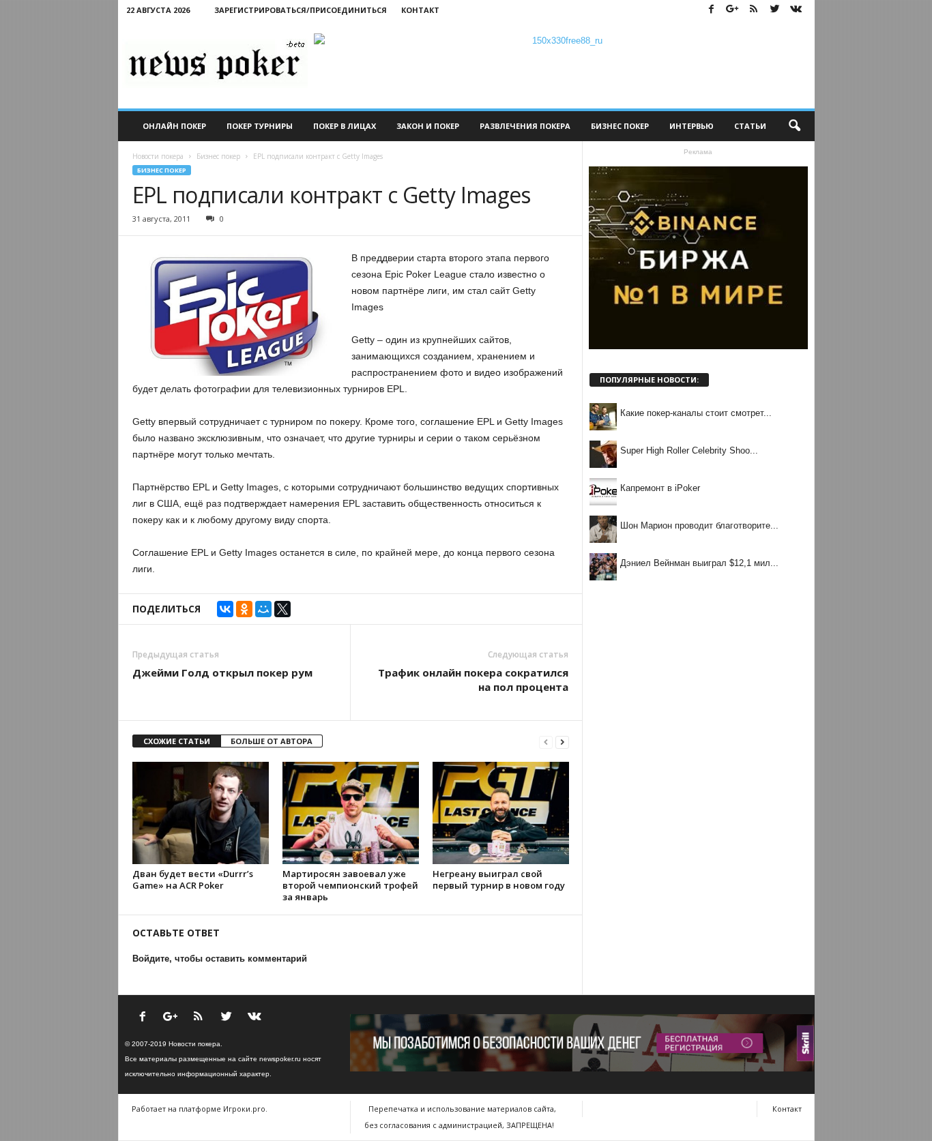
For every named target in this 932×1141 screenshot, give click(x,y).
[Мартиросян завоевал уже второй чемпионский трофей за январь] (350, 813)
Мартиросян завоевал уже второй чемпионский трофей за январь (350, 885)
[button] (794, 126)
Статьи (750, 126)
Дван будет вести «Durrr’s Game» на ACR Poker (192, 879)
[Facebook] (711, 10)
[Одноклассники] (244, 609)
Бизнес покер (620, 126)
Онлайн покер (174, 126)
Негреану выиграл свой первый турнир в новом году (499, 879)
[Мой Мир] (263, 609)
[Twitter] (775, 10)
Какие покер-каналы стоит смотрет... (696, 413)
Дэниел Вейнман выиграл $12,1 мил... (699, 563)
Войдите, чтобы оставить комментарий (219, 958)
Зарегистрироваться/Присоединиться (300, 10)
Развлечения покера (525, 126)
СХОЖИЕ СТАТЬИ (176, 741)
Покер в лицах (344, 126)
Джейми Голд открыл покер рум (222, 672)
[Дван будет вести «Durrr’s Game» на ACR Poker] (200, 813)
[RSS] (754, 10)
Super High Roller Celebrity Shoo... (689, 450)
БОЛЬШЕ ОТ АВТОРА (271, 741)
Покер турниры (260, 126)
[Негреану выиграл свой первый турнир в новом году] (501, 813)
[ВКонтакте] (225, 609)
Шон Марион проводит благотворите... (699, 525)
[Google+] (733, 10)
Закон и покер (427, 126)
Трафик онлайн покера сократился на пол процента (473, 680)
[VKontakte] (796, 10)
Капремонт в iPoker (660, 488)
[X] (282, 609)
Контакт (420, 10)
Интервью (691, 126)
